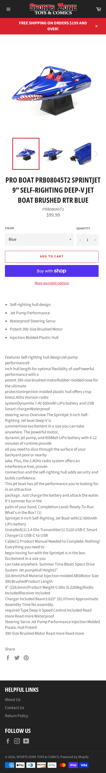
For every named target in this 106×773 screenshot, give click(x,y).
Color (9, 228)
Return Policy (16, 716)
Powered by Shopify (74, 757)
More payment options (52, 283)
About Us (12, 700)
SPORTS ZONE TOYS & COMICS (38, 757)
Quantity (83, 229)
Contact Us (14, 708)
